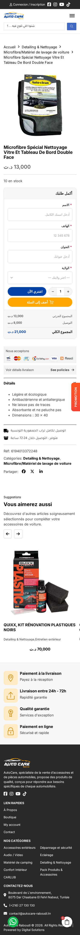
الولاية (67, 268)
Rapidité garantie (33, 697)
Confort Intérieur (15, 869)
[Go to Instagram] (55, 4)
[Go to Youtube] (61, 4)
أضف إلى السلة (37, 302)
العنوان (66, 247)
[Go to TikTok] (68, 4)
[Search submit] (71, 26)
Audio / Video (13, 855)
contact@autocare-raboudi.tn (30, 913)
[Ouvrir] (72, 15)
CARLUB (10, 877)
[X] (32, 471)
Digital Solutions (33, 930)
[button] (40, 383)
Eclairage (46, 855)
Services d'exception (37, 715)
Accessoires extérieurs (19, 847)
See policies (60, 369)
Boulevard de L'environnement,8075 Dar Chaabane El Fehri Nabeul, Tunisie (38, 895)
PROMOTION (75, 397)
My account (12, 824)
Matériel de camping (18, 862)
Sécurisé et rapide (34, 733)
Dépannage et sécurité (56, 847)
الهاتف (66, 226)
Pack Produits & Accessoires (51, 872)
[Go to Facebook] (49, 4)
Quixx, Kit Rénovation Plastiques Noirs (40, 627)
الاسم (67, 205)
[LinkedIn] (41, 471)
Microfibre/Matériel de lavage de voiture (36, 52)
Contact (9, 832)
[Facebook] (23, 471)
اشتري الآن (35, 291)
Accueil (10, 47)
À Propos (10, 810)
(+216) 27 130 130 (22, 905)
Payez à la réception (36, 679)
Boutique (10, 817)
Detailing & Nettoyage (39, 47)
